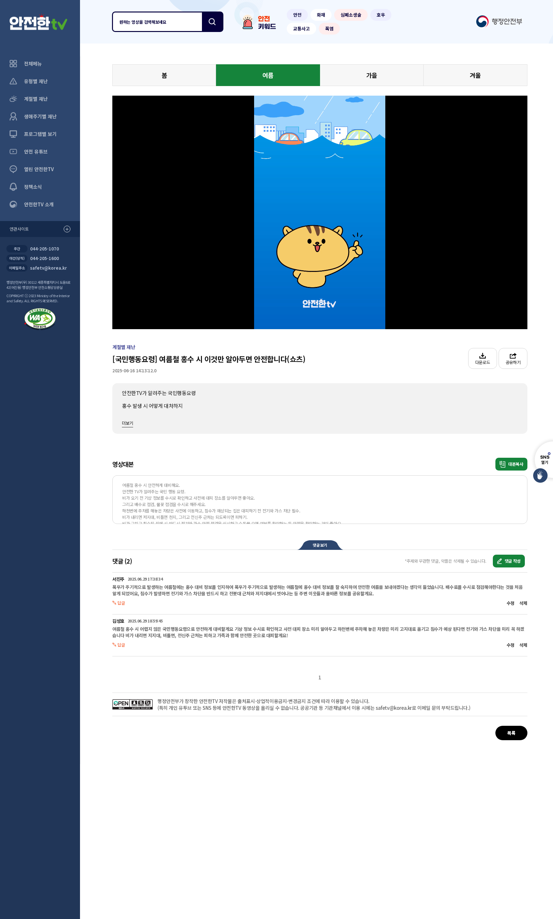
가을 (371, 75)
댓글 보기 (320, 545)
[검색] (212, 21)
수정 (511, 603)
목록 (511, 733)
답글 (121, 603)
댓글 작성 (512, 561)
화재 (321, 15)
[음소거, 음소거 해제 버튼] (199, 314)
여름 (267, 75)
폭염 (329, 28)
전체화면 (483, 314)
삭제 (523, 603)
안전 (297, 15)
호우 (381, 15)
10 (248, 212)
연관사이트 (19, 229)
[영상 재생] (319, 212)
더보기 (127, 423)
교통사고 (301, 28)
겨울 (475, 75)
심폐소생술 (351, 15)
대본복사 (515, 464)
